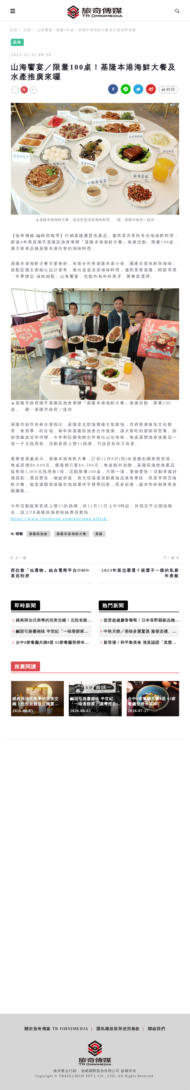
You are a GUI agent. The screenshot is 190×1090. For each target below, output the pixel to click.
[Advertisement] (95, 798)
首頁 (13, 30)
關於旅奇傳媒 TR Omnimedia (56, 1029)
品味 (27, 30)
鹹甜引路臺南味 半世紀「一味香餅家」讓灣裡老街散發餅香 (71, 631)
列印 (171, 89)
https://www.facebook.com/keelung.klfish (59, 519)
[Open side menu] (12, 10)
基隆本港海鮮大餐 (72, 534)
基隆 (99, 534)
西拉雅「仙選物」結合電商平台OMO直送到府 (50, 573)
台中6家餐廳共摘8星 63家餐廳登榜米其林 (54, 642)
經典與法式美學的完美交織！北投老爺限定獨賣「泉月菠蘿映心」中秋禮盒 (85, 620)
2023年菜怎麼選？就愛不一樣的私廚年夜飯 (140, 573)
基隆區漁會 (38, 534)
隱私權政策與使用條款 (118, 1029)
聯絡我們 (156, 1029)
